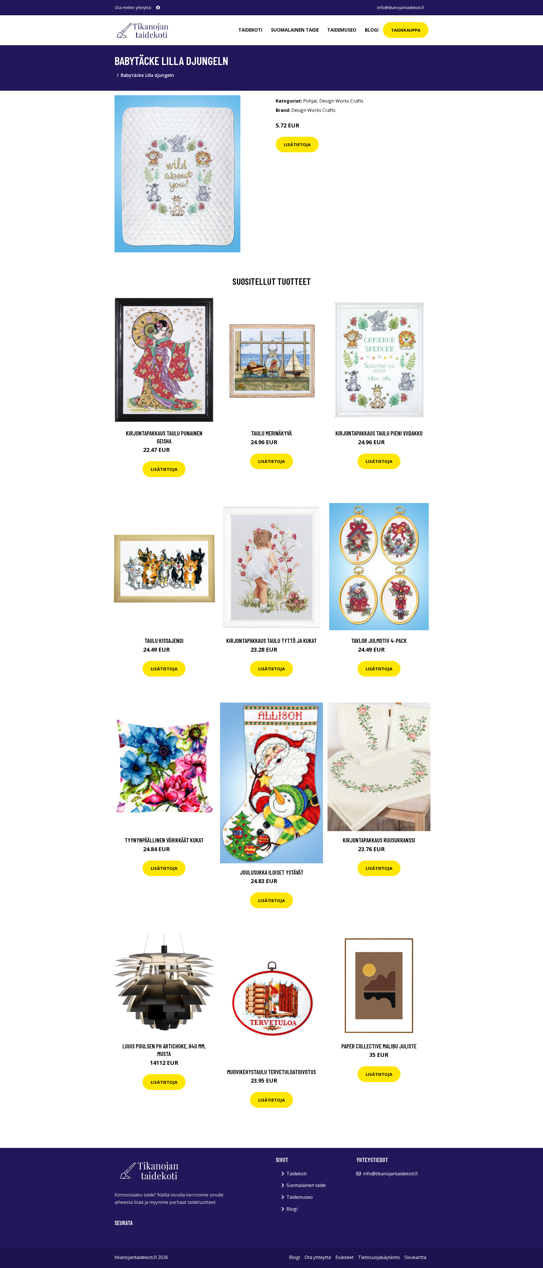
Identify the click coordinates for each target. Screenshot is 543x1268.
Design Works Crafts (341, 101)
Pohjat (310, 101)
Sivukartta (415, 1257)
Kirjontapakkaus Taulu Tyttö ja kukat (271, 640)
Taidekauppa (405, 30)
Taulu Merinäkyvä (271, 433)
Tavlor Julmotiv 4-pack (379, 640)
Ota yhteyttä (318, 1257)
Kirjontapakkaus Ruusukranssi (379, 840)
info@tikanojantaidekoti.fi (400, 7)
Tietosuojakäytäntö (379, 1257)
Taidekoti (250, 30)
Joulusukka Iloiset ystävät (271, 872)
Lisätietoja (297, 144)
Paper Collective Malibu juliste (379, 1046)
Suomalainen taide (295, 30)
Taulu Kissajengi (164, 640)
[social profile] (158, 7)
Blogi (372, 30)
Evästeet (344, 1257)
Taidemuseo (341, 30)
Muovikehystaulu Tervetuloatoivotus (271, 1071)
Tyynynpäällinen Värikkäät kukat (164, 840)
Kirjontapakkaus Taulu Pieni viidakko (379, 433)
